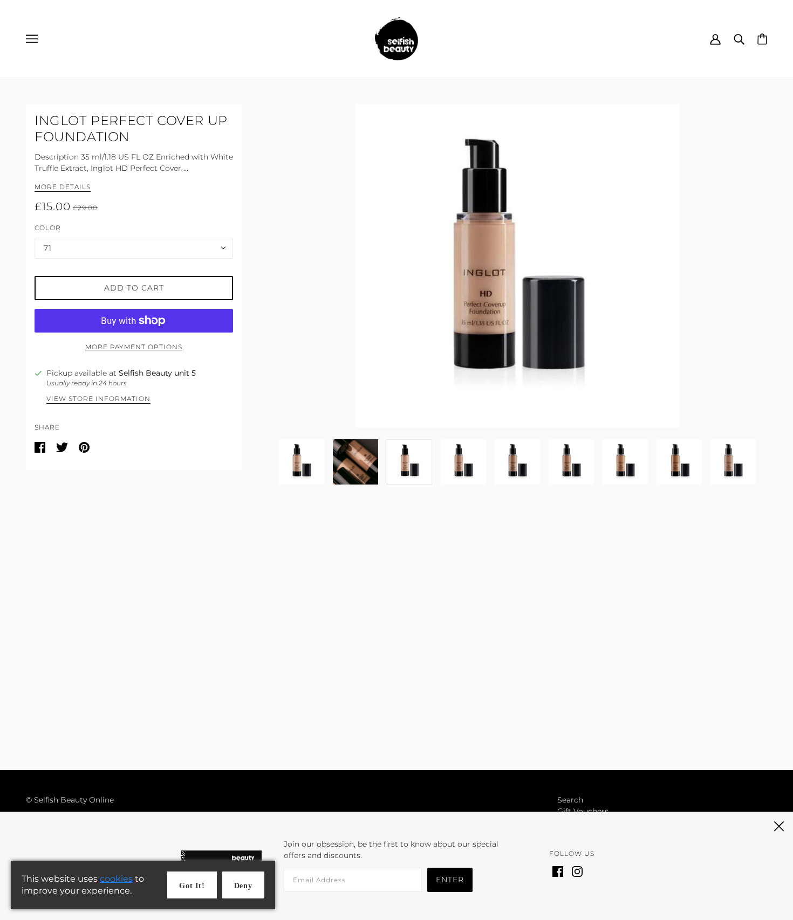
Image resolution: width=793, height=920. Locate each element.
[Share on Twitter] (63, 447)
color (48, 228)
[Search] (739, 38)
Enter (450, 879)
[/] (396, 38)
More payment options (133, 347)
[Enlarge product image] (517, 265)
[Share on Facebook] (41, 447)
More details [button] (63, 187)
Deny (243, 886)
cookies (116, 879)
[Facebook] (558, 871)
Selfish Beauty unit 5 (157, 373)
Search (570, 800)
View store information (98, 399)
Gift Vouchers (583, 811)
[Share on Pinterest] (84, 447)
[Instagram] (577, 871)
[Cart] (762, 38)
